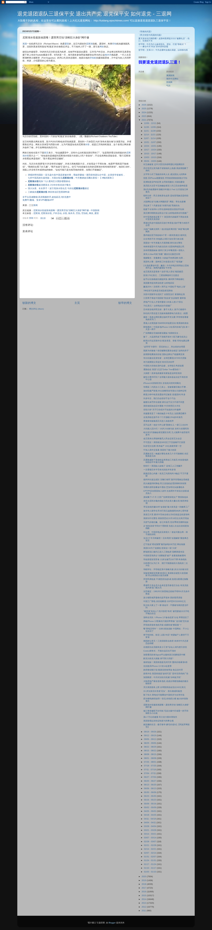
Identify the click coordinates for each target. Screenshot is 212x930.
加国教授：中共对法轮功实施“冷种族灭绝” (162, 677)
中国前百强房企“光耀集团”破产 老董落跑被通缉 (164, 556)
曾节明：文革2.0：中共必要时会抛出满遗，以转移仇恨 (163, 50)
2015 (144, 895)
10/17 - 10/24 (150, 150)
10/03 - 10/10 (150, 157)
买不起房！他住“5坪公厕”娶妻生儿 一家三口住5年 (165, 425)
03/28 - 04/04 (150, 826)
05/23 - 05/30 (150, 796)
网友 (102, 46)
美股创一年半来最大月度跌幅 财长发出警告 (162, 243)
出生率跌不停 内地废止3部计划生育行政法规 (163, 239)
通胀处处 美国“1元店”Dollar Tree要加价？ (162, 369)
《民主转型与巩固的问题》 (150, 35)
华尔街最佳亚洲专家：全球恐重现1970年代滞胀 (164, 358)
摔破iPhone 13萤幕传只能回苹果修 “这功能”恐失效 (166, 621)
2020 (144, 876)
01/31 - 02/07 (150, 857)
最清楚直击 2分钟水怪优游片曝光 (49, 185)
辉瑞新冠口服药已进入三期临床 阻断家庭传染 (163, 552)
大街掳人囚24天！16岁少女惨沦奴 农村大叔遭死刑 (166, 429)
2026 (144, 105)
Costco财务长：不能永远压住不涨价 (159, 651)
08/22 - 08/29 (150, 747)
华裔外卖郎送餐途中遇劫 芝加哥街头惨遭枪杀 (163, 487)
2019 (144, 880)
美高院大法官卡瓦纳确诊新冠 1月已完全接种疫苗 (165, 186)
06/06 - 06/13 (150, 788)
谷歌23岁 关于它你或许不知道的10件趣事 (162, 410)
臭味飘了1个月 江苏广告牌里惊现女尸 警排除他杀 (165, 497)
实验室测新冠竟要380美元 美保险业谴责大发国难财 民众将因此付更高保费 (165, 574)
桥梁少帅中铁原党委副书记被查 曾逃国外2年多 (164, 394)
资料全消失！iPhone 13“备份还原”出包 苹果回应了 (166, 617)
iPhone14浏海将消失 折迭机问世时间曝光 (162, 383)
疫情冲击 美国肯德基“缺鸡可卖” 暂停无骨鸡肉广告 (165, 674)
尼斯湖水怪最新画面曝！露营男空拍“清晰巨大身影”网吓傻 (61, 210)
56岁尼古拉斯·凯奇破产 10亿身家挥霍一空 (162, 446)
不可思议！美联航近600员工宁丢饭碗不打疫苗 (164, 442)
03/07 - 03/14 (150, 838)
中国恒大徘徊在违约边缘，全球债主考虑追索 (163, 366)
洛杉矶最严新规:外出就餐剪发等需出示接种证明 (164, 391)
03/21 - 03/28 (150, 830)
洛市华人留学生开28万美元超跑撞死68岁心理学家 (165, 511)
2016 (144, 892)
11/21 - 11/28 (150, 131)
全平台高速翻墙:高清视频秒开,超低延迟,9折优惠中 (46, 197)
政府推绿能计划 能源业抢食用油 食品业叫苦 (163, 670)
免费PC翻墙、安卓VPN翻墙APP (38, 200)
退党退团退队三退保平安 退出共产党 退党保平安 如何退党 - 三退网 (94, 14)
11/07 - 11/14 (150, 138)
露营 (67, 44)
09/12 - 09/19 (150, 735)
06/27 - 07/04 (150, 777)
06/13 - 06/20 (150, 785)
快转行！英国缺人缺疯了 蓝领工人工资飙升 (162, 466)
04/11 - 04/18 (150, 819)
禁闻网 (169, 82)
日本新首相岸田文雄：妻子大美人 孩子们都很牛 (164, 309)
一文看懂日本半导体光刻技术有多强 (159, 470)
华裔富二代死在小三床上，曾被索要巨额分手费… (165, 387)
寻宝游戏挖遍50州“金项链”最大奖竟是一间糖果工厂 (166, 507)
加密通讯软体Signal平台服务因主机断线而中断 (164, 655)
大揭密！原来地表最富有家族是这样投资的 (162, 373)
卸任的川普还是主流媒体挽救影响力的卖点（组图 (165, 313)
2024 (144, 112)
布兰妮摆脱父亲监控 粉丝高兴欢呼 (158, 362)
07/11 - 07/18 (150, 770)
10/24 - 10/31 (150, 146)
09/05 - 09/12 (150, 739)
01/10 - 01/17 (150, 868)
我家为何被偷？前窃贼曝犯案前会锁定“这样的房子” (166, 351)
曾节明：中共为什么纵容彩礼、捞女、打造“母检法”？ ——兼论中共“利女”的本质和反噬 (162, 45)
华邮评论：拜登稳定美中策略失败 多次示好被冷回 (165, 569)
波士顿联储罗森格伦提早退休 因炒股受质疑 (162, 598)
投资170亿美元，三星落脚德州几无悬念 (161, 275)
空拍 (114, 44)
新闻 (35, 205)
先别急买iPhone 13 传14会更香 (157, 666)
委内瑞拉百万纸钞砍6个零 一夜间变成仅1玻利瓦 (165, 235)
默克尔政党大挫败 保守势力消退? (158, 658)
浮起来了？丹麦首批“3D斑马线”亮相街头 (161, 206)
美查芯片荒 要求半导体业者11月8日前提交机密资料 (166, 515)
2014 (144, 899)
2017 (144, 888)
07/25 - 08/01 (150, 762)
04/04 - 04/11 (150, 822)
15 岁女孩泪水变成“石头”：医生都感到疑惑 (162, 691)
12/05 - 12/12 (150, 123)
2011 (144, 911)
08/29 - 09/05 (150, 743)
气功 (168, 86)
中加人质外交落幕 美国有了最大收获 (159, 450)
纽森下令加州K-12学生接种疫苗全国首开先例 (163, 209)
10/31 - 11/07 (150, 142)
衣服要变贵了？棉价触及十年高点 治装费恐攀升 (164, 413)
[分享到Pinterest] (68, 218)
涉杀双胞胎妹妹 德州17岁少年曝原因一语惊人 (164, 250)
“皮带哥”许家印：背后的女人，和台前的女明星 (164, 347)
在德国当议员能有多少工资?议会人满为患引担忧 (165, 647)
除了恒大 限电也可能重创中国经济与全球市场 (163, 695)
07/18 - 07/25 (150, 766)
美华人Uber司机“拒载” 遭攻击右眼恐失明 (161, 254)
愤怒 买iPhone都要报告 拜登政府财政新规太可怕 (165, 178)
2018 (144, 884)
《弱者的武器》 (145, 32)
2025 (144, 109)
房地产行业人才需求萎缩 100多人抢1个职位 (163, 302)
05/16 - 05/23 (150, 800)
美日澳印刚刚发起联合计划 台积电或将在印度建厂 (165, 213)
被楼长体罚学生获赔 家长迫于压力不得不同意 (163, 402)
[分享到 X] (62, 218)
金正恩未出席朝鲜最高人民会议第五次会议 (162, 439)
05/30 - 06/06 (150, 792)
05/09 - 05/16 (150, 804)
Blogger (112, 923)
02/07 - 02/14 (150, 853)
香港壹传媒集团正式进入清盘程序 (158, 421)
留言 (46, 153)
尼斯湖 (89, 44)
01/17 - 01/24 (150, 864)
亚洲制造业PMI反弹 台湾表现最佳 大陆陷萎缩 (163, 182)
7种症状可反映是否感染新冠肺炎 (158, 291)
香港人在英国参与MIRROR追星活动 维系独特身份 (165, 323)
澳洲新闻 (170, 75)
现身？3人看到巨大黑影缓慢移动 (49, 181)
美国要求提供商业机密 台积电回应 (158, 283)
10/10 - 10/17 (150, 154)
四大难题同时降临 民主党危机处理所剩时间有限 (164, 483)
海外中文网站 (172, 79)
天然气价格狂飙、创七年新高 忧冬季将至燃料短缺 (165, 522)
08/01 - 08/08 (150, 758)
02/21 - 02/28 (150, 845)
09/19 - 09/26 (150, 732)
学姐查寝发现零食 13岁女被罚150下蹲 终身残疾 (165, 559)
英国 (24, 44)
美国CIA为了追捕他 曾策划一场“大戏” (160, 548)
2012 (144, 907)
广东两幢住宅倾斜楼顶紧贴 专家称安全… (161, 333)
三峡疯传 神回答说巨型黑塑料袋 (49, 192)
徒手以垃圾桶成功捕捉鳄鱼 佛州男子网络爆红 (163, 279)
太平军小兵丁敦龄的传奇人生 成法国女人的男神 (164, 174)
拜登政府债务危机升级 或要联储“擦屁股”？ (162, 625)
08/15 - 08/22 (150, 751)
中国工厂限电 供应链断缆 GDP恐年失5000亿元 (164, 601)
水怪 (87, 144)
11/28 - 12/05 (150, 127)
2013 (144, 903)
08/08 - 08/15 (150, 754)
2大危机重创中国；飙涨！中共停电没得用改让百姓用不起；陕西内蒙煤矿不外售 (166, 267)
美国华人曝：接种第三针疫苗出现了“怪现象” (163, 262)
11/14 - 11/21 (150, 135)
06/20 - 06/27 (150, 781)
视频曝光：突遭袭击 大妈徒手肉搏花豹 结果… (164, 258)
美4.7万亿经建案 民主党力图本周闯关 (160, 717)
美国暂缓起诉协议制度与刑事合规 (158, 721)
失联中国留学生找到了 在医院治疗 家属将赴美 (164, 294)
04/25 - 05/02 (150, 811)
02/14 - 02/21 (150, 849)
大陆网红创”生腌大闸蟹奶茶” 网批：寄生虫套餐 (164, 202)
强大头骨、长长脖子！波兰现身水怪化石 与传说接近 (58, 188)
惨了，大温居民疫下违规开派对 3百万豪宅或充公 (165, 337)
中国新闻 (95, 210)
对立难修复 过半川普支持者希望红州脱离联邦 (163, 164)
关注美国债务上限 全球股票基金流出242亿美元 (164, 687)
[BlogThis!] (60, 218)
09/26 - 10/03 (150, 161)
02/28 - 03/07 (150, 841)
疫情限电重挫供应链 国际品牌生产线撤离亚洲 (163, 354)
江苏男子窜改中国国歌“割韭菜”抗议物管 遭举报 (164, 298)
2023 (144, 116)
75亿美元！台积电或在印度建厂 (157, 306)
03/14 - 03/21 (150, 834)
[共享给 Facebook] (65, 218)
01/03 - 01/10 (150, 872)
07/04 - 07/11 (150, 773)
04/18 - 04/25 (150, 815)
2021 (144, 120)
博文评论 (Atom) (36, 309)
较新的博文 (29, 302)
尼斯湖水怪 (46, 213)
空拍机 (93, 58)
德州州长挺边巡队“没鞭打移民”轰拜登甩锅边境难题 (166, 480)
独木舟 (108, 55)
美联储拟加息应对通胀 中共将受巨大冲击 (161, 406)
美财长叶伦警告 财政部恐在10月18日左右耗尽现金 (166, 518)
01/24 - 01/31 (150, 860)
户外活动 (57, 213)
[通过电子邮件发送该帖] (52, 218)
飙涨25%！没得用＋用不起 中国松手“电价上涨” (164, 287)
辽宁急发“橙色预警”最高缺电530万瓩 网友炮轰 (164, 544)
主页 (77, 302)
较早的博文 (125, 302)
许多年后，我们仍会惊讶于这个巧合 (159, 398)
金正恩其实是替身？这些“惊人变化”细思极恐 (163, 272)
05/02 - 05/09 (150, 807)
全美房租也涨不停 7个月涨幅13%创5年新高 (163, 417)
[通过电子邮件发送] (57, 218)
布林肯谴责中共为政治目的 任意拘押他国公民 (163, 247)
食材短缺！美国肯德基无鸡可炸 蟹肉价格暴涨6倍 (165, 662)
